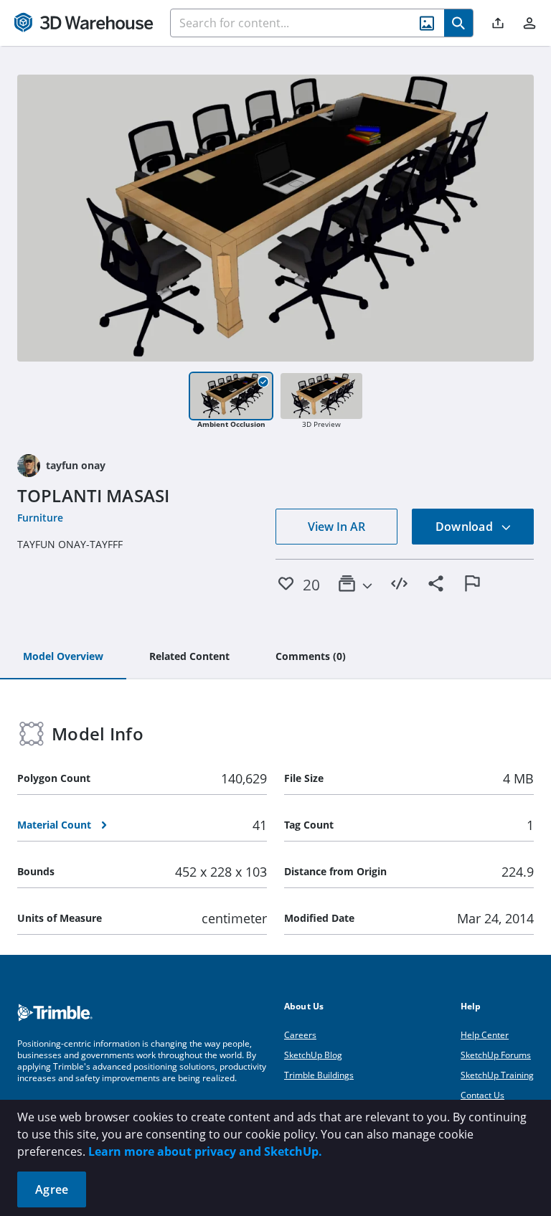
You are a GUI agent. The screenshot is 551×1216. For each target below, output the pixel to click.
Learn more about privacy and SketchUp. (205, 1151)
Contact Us (482, 1095)
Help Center (485, 1035)
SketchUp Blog (313, 1055)
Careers (300, 1035)
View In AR (336, 526)
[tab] (63, 657)
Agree (51, 1189)
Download (465, 526)
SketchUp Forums (496, 1055)
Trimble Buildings (319, 1075)
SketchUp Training (497, 1075)
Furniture (40, 517)
